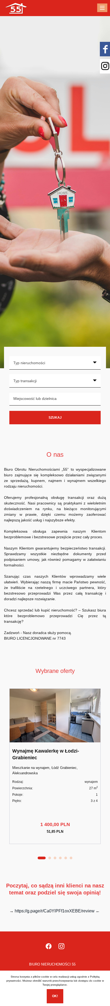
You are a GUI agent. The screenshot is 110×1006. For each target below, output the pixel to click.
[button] (41, 858)
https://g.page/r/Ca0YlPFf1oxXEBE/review (55, 911)
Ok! (55, 996)
